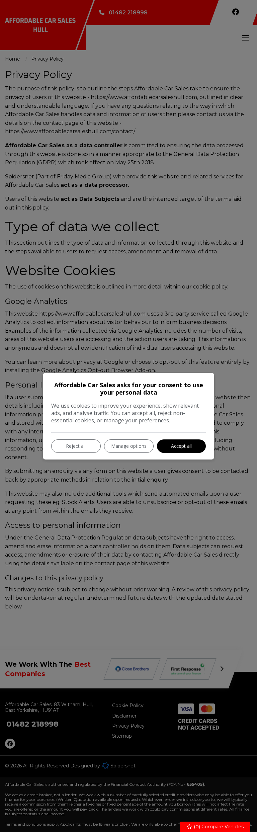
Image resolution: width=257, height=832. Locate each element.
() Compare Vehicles (218, 827)
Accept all (181, 446)
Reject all (76, 446)
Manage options (129, 446)
